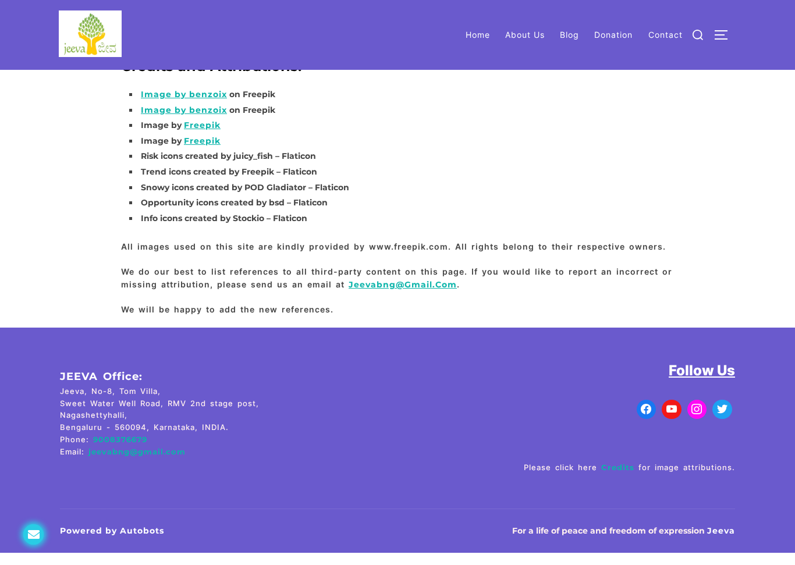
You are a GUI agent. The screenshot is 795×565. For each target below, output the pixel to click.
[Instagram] (697, 409)
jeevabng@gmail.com (137, 451)
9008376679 (120, 439)
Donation (613, 35)
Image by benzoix (184, 94)
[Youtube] (671, 409)
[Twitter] (722, 409)
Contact (665, 35)
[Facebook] (646, 409)
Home (478, 35)
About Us (525, 35)
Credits (617, 467)
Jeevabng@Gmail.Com (403, 284)
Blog (569, 35)
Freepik (202, 125)
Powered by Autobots (112, 530)
